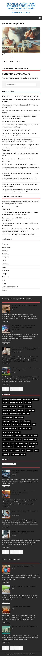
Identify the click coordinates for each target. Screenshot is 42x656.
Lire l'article (6, 321)
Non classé (5, 270)
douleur (26, 414)
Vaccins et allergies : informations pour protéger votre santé (21, 145)
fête (34, 425)
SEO (23, 450)
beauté (5, 403)
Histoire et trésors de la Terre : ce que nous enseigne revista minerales (24, 492)
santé (5, 450)
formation (6, 425)
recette (31, 447)
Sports (4, 283)
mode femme (23, 443)
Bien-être (5, 250)
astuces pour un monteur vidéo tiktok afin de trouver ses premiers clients (25, 512)
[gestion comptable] (21, 51)
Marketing (5, 264)
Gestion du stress (25, 428)
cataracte (6, 410)
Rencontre (5, 277)
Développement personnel (10, 223)
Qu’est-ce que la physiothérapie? (21, 606)
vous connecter (14, 78)
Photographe (7, 447)
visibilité (6, 454)
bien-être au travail (9, 406)
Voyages (4, 290)
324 (17, 389)
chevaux (20, 410)
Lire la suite (6, 486)
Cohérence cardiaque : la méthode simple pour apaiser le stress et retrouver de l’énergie (25, 349)
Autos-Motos (6, 247)
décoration (19, 417)
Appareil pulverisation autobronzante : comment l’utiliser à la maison (23, 532)
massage (5, 443)
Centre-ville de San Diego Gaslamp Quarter (24, 626)
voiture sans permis (18, 454)
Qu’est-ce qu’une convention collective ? (22, 234)
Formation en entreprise (21, 425)
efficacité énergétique (10, 421)
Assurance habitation (30, 399)
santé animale (14, 450)
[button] (39, 17)
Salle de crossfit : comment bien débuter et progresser (19, 164)
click (3, 212)
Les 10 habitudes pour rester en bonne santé (16, 130)
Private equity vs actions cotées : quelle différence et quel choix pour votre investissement (23, 327)
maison (18, 439)
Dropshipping (7, 417)
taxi (36, 450)
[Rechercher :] (21, 84)
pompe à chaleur (20, 447)
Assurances (5, 244)
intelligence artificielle (11, 432)
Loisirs (4, 260)
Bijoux (21, 406)
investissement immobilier (12, 436)
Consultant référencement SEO (11, 559)
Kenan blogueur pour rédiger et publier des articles (17, 299)
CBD (14, 410)
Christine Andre (7, 229)
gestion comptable (9, 428)
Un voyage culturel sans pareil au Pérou (23, 566)
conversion (30, 410)
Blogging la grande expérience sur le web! (24, 586)
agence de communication (12, 399)
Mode (4, 267)
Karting (26, 436)
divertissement (15, 414)
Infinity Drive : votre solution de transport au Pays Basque (20, 96)
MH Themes (33, 654)
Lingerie (34, 436)
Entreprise (5, 257)
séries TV (29, 450)
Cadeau (28, 406)
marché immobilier (30, 439)
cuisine (5, 414)
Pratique (4, 274)
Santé (4, 280)
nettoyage (33, 443)
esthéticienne (25, 421)
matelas (14, 443)
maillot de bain (8, 439)
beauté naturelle (16, 403)
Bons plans (5, 254)
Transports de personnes (10, 287)
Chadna (4, 207)
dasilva (4, 234)
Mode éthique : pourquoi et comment (14, 121)
